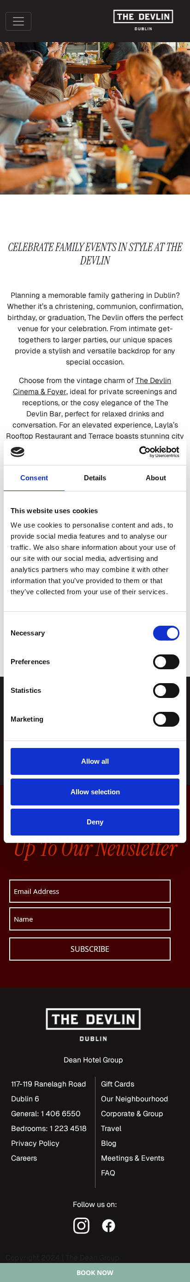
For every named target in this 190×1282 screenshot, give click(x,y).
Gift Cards (117, 1084)
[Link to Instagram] (82, 1224)
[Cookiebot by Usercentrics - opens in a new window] (139, 452)
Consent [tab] (34, 478)
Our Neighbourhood (134, 1099)
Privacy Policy (35, 1143)
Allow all (95, 761)
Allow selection (95, 792)
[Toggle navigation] (18, 21)
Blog (109, 1143)
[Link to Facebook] (108, 1224)
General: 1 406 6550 (46, 1114)
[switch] (166, 661)
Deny (95, 822)
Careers (24, 1158)
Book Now (95, 1272)
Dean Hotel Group (93, 1060)
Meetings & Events (132, 1158)
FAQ (108, 1173)
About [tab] (156, 478)
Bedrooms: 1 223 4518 (49, 1128)
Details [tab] (95, 478)
